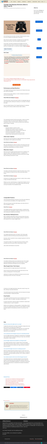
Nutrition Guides (35, 1)
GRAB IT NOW (39, 57)
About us (39, 1)
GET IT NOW (39, 48)
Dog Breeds (29, 1)
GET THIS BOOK (39, 30)
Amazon (6, 63)
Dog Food (14, 1)
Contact (42, 1)
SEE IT (39, 39)
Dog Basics (19, 1)
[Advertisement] (17, 15)
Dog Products (24, 1)
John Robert (11, 403)
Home (11, 1)
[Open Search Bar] (44, 1)
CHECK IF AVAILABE (39, 21)
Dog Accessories (7, 400)
